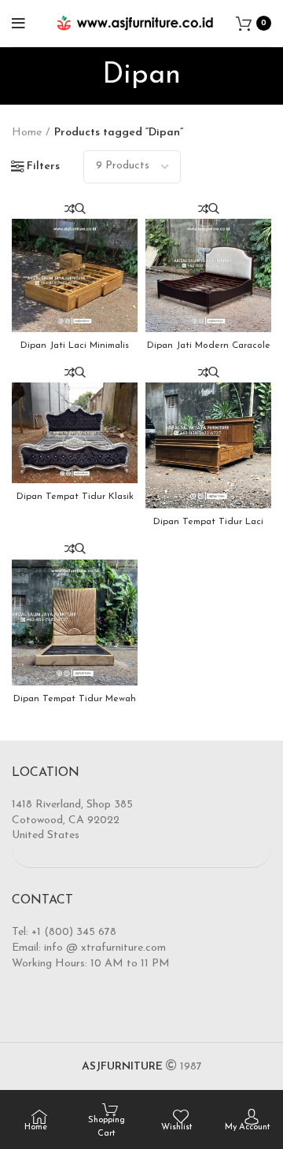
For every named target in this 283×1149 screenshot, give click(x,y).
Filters (43, 166)
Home (27, 133)
